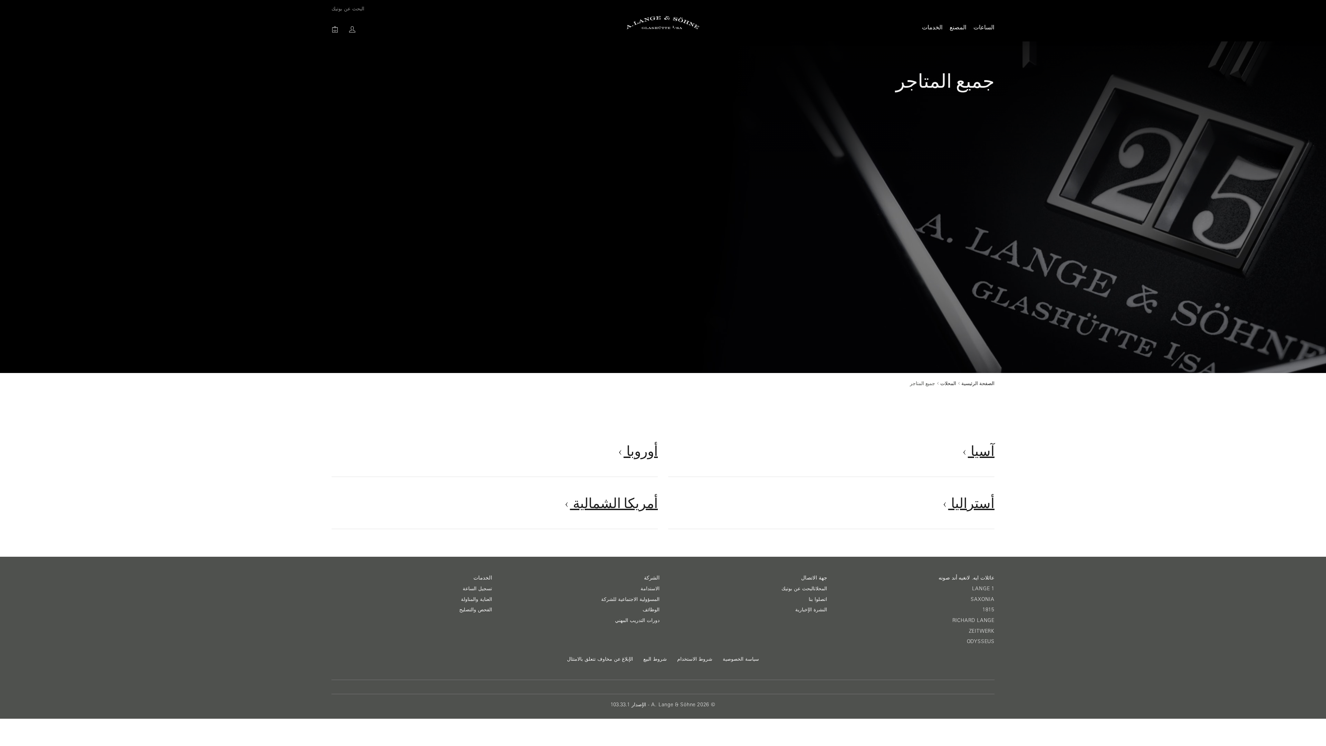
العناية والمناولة (476, 599)
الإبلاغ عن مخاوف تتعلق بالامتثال (600, 659)
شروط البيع (655, 659)
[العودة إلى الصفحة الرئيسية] (663, 22)
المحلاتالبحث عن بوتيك (804, 588)
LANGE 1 (983, 588)
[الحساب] (352, 29)
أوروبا (641, 450)
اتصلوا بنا (818, 599)
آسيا (981, 450)
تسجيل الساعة (477, 588)
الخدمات (932, 27)
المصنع (958, 27)
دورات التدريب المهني (637, 620)
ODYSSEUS (981, 641)
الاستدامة (650, 588)
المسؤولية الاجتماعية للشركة (630, 599)
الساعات (984, 27)
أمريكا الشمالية (614, 502)
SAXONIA (983, 599)
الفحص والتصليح (475, 609)
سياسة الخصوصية (741, 659)
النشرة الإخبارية (811, 609)
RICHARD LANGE (973, 620)
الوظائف (651, 609)
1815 (988, 609)
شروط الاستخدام (694, 659)
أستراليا (971, 502)
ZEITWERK (982, 631)
